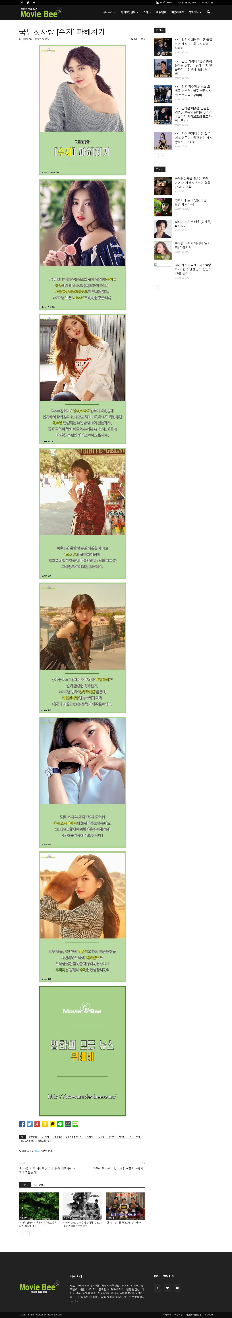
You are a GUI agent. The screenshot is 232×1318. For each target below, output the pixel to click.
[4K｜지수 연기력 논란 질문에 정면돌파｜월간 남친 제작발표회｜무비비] (163, 141)
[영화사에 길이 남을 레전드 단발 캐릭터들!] (163, 207)
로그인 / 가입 (207, 2)
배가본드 (122, 1137)
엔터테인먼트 (128, 12)
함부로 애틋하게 (44, 1141)
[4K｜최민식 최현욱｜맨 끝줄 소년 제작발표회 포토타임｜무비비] (163, 47)
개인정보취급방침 (194, 1314)
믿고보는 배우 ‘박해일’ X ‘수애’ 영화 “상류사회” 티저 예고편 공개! (47, 1170)
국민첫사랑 (57, 1137)
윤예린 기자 (27, 39)
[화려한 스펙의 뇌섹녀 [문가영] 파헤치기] (163, 250)
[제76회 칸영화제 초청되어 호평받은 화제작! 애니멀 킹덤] (39, 1206)
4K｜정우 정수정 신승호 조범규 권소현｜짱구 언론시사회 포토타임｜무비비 (193, 91)
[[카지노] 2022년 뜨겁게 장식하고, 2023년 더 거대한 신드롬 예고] (82, 1206)
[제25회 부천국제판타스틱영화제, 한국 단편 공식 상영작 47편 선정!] (163, 272)
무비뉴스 (108, 12)
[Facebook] (22, 2)
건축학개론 (33, 1137)
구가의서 (45, 1137)
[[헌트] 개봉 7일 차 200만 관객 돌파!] (125, 1206)
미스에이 (111, 1137)
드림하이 (100, 1137)
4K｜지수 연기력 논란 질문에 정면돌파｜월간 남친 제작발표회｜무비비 (193, 138)
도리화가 (89, 1137)
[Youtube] (34, 2)
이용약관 (178, 1314)
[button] (208, 12)
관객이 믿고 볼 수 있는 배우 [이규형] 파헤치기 (119, 1168)
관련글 (24, 1185)
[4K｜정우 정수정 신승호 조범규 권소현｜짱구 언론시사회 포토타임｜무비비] (163, 94)
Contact (209, 1314)
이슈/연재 (161, 12)
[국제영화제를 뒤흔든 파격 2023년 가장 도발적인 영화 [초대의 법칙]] (163, 186)
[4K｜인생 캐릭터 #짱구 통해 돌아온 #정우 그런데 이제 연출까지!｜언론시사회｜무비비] (163, 68)
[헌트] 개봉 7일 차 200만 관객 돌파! (123, 1222)
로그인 (38, 1150)
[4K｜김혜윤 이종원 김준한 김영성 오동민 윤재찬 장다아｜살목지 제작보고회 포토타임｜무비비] (163, 115)
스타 (145, 12)
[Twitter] (28, 2)
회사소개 (167, 1314)
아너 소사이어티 (27, 1141)
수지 (138, 1137)
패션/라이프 (177, 12)
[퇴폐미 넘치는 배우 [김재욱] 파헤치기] (163, 229)
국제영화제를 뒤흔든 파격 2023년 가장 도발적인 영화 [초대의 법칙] (192, 183)
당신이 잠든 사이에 (73, 1137)
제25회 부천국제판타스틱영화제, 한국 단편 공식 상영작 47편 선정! (193, 269)
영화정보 (193, 12)
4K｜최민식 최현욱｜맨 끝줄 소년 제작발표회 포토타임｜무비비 (193, 44)
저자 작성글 (39, 1185)
